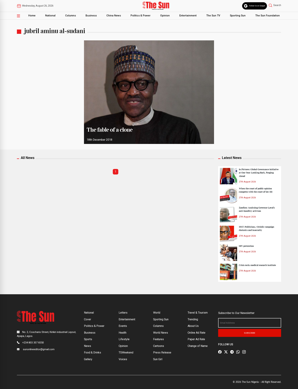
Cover (87, 319)
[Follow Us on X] (226, 352)
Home (32, 15)
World (156, 312)
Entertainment (188, 15)
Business (91, 15)
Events (123, 326)
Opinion (165, 15)
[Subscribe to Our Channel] (232, 352)
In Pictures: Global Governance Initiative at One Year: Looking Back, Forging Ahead (259, 172)
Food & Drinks (92, 352)
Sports (88, 339)
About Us (193, 326)
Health (122, 332)
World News (160, 332)
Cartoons (158, 346)
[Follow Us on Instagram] (244, 352)
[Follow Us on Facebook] (220, 352)
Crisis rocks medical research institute (257, 265)
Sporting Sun (238, 15)
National (50, 15)
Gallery (88, 359)
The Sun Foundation (267, 15)
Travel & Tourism (198, 312)
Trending (193, 319)
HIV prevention (246, 246)
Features (158, 339)
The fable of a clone (110, 130)
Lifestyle (124, 339)
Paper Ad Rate (196, 339)
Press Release (162, 352)
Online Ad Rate (196, 332)
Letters (123, 312)
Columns (70, 15)
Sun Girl (157, 359)
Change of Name (198, 346)
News (87, 346)
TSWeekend (126, 352)
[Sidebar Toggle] (18, 15)
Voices (123, 359)
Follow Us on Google (257, 6)
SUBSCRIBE (249, 333)
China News (113, 15)
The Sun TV (213, 15)
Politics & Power (141, 15)
